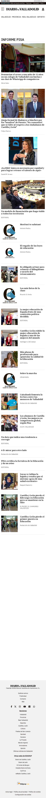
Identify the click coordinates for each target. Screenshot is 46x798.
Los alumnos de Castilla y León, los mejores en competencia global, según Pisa (32, 419)
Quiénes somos (23, 693)
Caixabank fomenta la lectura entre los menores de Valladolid (31, 397)
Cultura (23, 728)
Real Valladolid (29, 17)
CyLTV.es (23, 771)
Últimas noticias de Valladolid (23, 751)
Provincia (16, 17)
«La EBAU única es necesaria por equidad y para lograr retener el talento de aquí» (22, 169)
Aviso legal (9, 792)
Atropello (36, 3)
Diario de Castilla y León (23, 759)
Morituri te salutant (30, 224)
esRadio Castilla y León (23, 773)
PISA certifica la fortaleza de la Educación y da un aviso (22, 462)
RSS (23, 702)
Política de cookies (35, 792)
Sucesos (23, 737)
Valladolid (6, 17)
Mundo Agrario (23, 743)
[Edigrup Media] (23, 783)
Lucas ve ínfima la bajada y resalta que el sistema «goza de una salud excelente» (31, 478)
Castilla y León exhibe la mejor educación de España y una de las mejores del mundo (32, 334)
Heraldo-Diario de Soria (23, 768)
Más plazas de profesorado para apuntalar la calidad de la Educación (32, 356)
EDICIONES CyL (38, 1)
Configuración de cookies (23, 795)
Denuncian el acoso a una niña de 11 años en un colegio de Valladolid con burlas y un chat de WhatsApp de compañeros (22, 77)
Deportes (23, 723)
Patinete (29, 3)
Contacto (23, 699)
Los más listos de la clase (30, 289)
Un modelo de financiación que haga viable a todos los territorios (23, 212)
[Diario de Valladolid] (22, 9)
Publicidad (23, 696)
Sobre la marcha (28, 373)
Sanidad (23, 734)
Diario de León (23, 762)
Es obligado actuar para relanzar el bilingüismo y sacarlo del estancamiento (32, 270)
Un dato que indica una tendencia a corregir (19, 438)
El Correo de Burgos (23, 765)
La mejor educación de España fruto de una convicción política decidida (31, 313)
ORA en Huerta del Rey (17, 3)
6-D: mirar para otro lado (14, 450)
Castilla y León (23, 726)
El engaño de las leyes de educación (31, 246)
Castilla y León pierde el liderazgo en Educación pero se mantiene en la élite (32, 499)
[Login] (43, 9)
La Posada (23, 740)
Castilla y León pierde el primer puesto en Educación (32, 519)
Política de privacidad (20, 792)
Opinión (23, 748)
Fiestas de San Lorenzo (23, 731)
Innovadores (23, 745)
